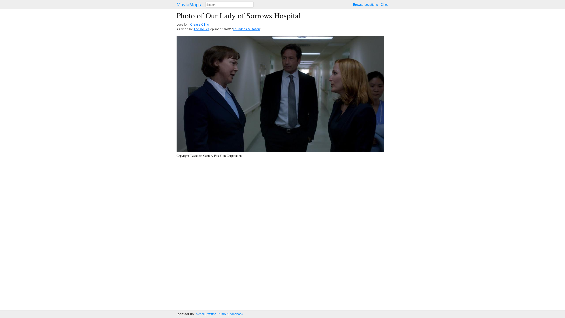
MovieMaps (189, 4)
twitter (211, 314)
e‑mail (200, 314)
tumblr (223, 314)
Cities (384, 4)
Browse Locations (365, 4)
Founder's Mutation (246, 29)
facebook (236, 314)
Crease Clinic (199, 24)
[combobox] (229, 5)
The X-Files (201, 29)
